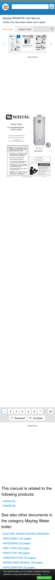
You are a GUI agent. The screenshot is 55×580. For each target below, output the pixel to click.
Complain (37, 418)
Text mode (8, 29)
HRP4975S (9, 501)
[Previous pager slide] (3, 44)
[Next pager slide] (51, 44)
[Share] (52, 29)
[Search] (51, 6)
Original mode (24, 29)
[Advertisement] (27, 83)
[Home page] (5, 7)
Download (19, 418)
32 (50, 411)
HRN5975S (9, 505)
